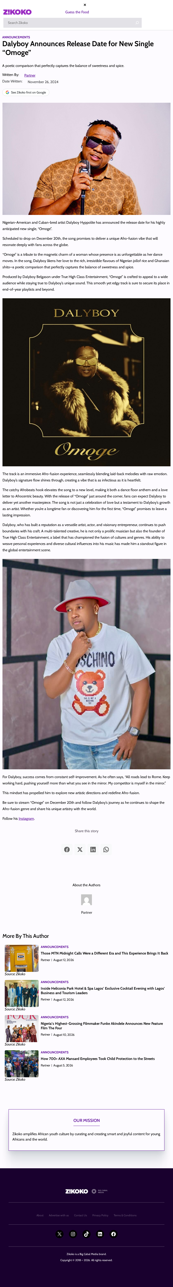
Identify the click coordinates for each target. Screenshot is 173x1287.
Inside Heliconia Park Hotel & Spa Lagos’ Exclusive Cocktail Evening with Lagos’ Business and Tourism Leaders (103, 990)
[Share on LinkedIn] (93, 849)
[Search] (137, 22)
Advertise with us (59, 1215)
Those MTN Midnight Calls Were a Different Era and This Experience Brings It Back (104, 953)
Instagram (26, 818)
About (39, 1215)
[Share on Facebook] (67, 849)
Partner (29, 75)
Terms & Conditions (125, 1215)
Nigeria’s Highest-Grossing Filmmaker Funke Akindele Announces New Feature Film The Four (102, 1025)
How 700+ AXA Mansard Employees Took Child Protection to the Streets (98, 1059)
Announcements (16, 37)
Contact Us (80, 1215)
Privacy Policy (100, 1215)
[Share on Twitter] (80, 849)
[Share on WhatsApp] (106, 849)
